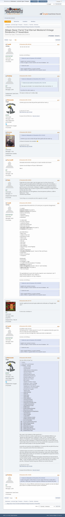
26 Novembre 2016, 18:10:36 (25, 160)
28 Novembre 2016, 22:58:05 (25, 326)
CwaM (9, 44)
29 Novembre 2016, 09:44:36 (25, 357)
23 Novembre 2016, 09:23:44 (25, 44)
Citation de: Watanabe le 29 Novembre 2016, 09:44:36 (33, 478)
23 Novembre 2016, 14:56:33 (25, 75)
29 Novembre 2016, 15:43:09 (25, 474)
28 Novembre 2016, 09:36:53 (25, 203)
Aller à (36, 506)
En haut (6, 498)
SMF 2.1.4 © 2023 (6, 515)
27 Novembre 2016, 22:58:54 (25, 180)
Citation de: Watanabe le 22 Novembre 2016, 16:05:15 (33, 79)
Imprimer (58, 40)
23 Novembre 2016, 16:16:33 (25, 99)
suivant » (57, 36)
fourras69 (10, 160)
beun (8, 301)
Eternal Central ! (36, 116)
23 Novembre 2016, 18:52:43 (25, 132)
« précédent (51, 36)
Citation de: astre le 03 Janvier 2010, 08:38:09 (31, 58)
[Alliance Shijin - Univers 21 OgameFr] (6, 91)
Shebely (9, 76)
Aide (48, 515)
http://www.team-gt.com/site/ (26, 112)
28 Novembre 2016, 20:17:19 (25, 300)
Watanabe (10, 100)
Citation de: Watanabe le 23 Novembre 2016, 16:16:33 (33, 135)
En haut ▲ (59, 515)
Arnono (9, 132)
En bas (6, 40)
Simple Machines (14, 515)
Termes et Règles (53, 515)
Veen (8, 180)
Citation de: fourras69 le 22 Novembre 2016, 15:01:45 (34, 82)
